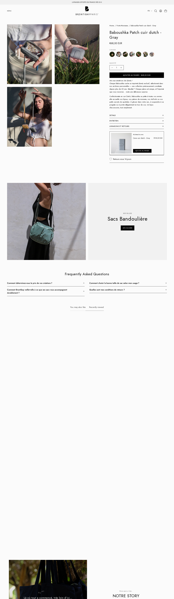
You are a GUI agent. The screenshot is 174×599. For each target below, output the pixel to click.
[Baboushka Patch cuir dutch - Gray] (151, 54)
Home (111, 25)
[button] (155, 10)
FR (149, 10)
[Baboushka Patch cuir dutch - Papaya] (138, 54)
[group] (87, 2)
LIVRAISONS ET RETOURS (119, 126)
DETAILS (112, 115)
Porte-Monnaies (122, 25)
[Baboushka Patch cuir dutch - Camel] (118, 54)
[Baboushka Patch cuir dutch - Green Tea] (132, 54)
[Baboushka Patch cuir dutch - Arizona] (112, 54)
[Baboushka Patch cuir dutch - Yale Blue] (145, 54)
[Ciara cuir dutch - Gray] (121, 143)
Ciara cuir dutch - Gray (141, 138)
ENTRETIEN (113, 120)
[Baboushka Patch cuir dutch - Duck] (125, 54)
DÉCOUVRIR (127, 228)
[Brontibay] (87, 10)
